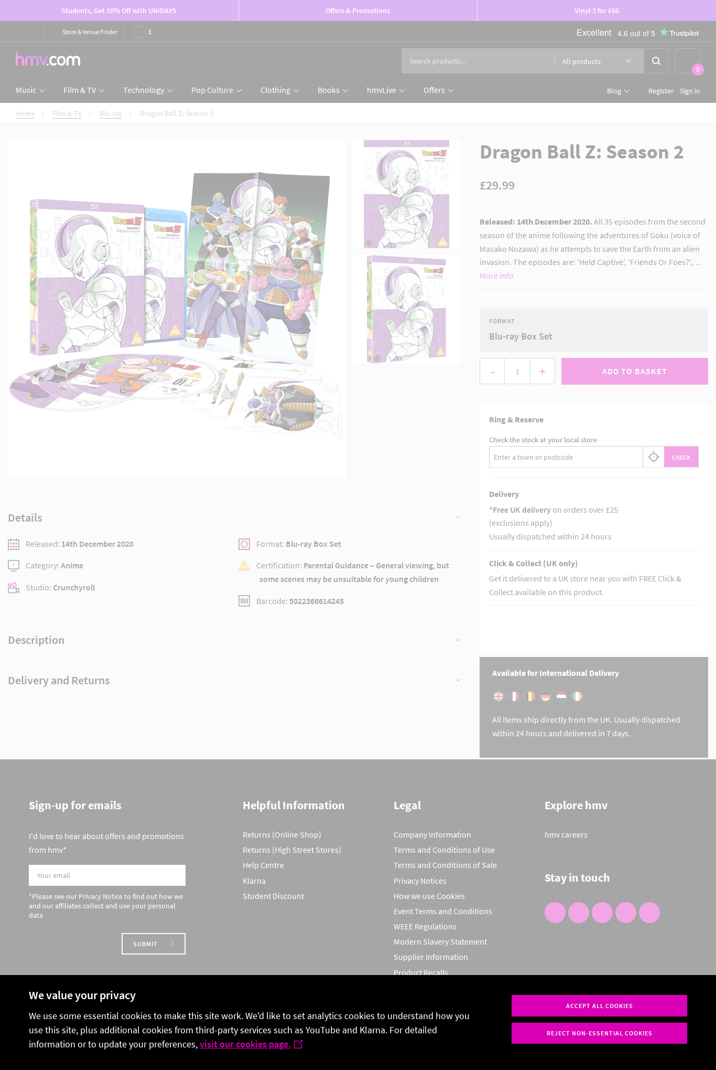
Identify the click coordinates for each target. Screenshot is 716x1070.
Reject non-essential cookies (600, 1033)
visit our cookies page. (245, 1044)
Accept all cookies (599, 1006)
